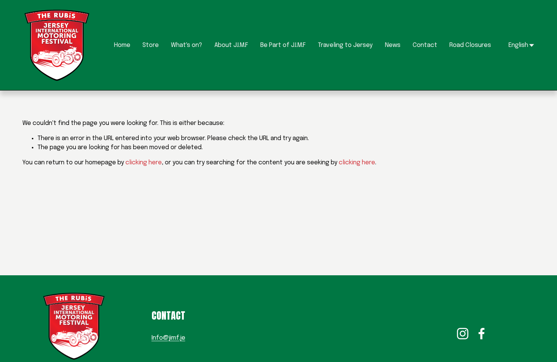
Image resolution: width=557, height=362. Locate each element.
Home (122, 45)
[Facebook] (482, 334)
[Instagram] (463, 334)
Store (150, 45)
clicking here (143, 162)
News (393, 45)
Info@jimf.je (168, 338)
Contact (425, 45)
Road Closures (470, 45)
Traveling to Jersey (345, 45)
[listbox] (516, 45)
